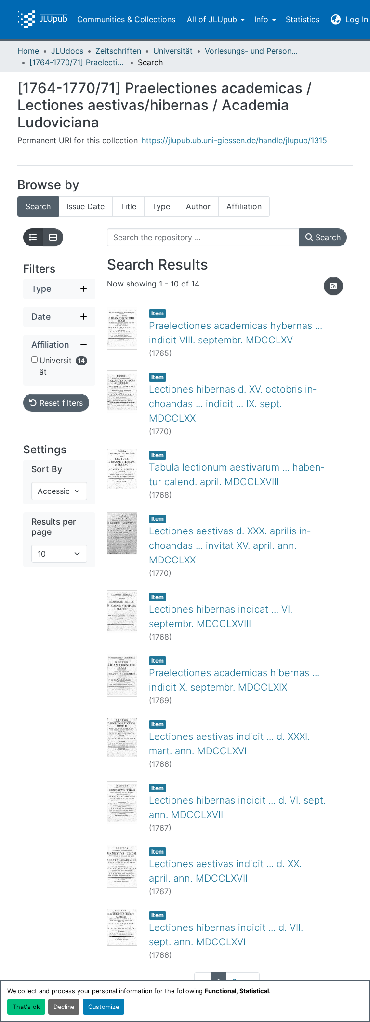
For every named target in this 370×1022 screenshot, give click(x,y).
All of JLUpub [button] (212, 19)
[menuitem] (215, 19)
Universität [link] (173, 50)
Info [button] (261, 19)
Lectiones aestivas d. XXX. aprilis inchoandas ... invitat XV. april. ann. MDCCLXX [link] (229, 545)
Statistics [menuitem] (302, 19)
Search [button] (327, 237)
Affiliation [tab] (244, 206)
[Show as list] (33, 237)
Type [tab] (161, 206)
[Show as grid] (53, 237)
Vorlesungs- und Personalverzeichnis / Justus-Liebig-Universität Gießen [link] (253, 50)
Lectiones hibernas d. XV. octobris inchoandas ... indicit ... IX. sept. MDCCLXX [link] (232, 403)
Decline (63, 1006)
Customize (103, 1006)
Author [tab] (198, 206)
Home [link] (28, 50)
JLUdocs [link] (67, 50)
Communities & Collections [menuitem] (126, 19)
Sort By (46, 469)
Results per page (53, 527)
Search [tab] (38, 206)
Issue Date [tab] (85, 206)
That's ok (26, 1006)
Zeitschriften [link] (118, 50)
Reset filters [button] (60, 403)
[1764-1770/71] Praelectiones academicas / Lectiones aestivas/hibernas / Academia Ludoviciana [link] (77, 62)
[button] (42, 19)
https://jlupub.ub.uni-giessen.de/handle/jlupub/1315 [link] (234, 140)
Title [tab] (128, 206)
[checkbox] (34, 359)
